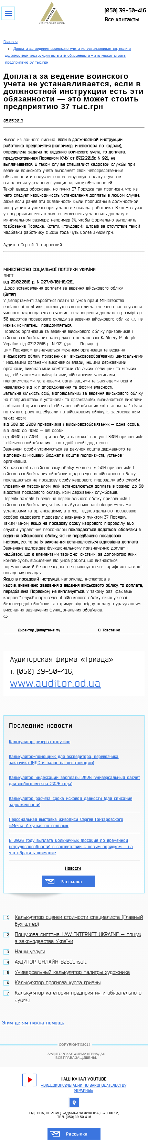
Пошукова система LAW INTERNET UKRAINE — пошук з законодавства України (78, 938)
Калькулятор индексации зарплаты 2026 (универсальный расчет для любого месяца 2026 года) (74, 780)
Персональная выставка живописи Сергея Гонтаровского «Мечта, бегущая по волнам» (66, 822)
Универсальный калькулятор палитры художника (72, 972)
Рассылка (71, 881)
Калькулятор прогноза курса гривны (58, 982)
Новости (73, 868)
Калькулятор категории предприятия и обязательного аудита (78, 996)
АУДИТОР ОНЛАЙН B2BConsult (50, 962)
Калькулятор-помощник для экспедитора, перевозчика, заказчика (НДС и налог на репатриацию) (64, 760)
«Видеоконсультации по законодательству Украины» (83, 1088)
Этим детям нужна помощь (33, 1023)
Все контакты (122, 19)
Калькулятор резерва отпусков (39, 742)
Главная (10, 41)
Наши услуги (30, 951)
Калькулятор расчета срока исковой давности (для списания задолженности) (70, 801)
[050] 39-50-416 (125, 10)
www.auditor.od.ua (55, 683)
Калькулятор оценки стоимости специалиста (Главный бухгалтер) (79, 920)
